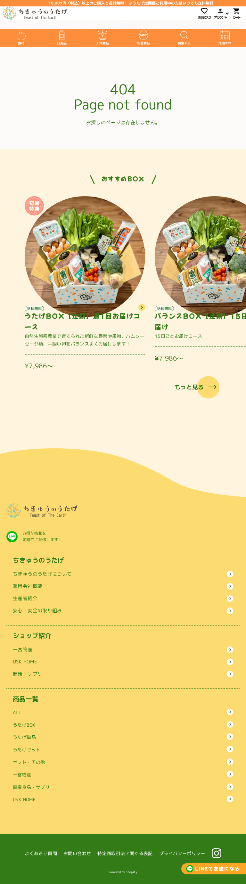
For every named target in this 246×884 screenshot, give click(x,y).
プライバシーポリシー (182, 853)
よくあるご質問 (41, 853)
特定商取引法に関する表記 (125, 853)
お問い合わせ (77, 853)
